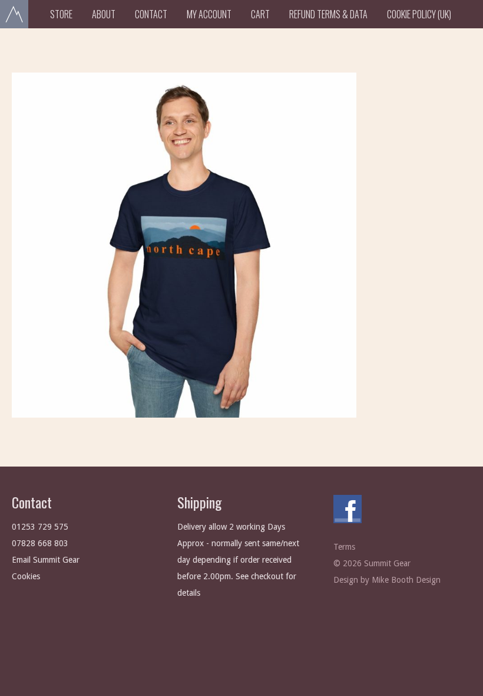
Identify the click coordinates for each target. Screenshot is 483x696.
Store (61, 14)
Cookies (26, 576)
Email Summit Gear (46, 559)
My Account (209, 14)
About (103, 14)
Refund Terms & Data (328, 14)
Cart (260, 14)
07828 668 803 (40, 543)
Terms (344, 546)
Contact (151, 14)
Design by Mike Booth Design (387, 580)
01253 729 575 (40, 526)
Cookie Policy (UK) (419, 14)
